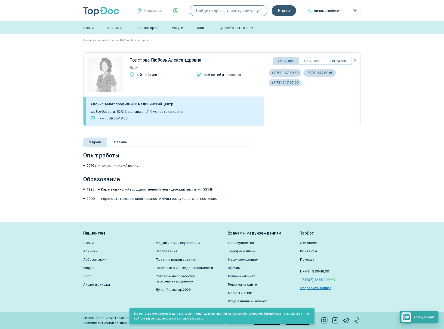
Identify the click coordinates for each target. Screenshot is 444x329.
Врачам (234, 268)
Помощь (307, 259)
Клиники (114, 27)
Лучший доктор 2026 (235, 27)
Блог (201, 27)
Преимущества (241, 243)
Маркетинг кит (240, 293)
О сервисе (308, 243)
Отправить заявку (315, 288)
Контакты (308, 251)
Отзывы (120, 142)
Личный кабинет (327, 11)
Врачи (88, 27)
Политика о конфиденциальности (184, 268)
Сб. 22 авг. (286, 61)
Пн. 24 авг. (338, 61)
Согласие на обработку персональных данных (175, 278)
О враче (95, 142)
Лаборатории (146, 27)
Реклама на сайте (242, 284)
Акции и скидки (96, 284)
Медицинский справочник (178, 243)
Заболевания (166, 251)
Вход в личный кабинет (247, 301)
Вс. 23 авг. (312, 61)
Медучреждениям (243, 259)
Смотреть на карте (166, 112)
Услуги (177, 27)
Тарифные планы (242, 251)
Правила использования (176, 259)
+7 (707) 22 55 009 (315, 279)
